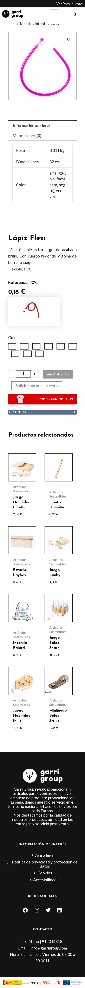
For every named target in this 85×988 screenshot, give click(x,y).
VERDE (27, 354)
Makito (26, 23)
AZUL (24, 346)
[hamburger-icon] (54, 13)
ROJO (15, 354)
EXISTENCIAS (42, 412)
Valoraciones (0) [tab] (27, 135)
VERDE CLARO (39, 354)
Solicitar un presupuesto (37, 385)
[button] (69, 39)
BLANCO (36, 346)
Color (13, 337)
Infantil (41, 23)
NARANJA (61, 346)
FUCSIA (48, 346)
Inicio (13, 23)
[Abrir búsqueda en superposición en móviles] (75, 14)
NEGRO (72, 346)
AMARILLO (12, 346)
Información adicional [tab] (31, 125)
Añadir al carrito (58, 374)
